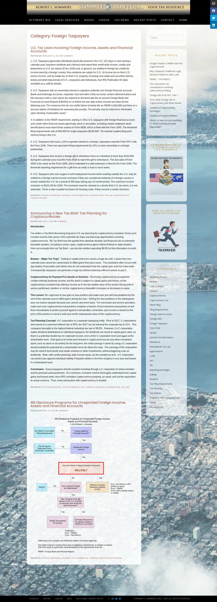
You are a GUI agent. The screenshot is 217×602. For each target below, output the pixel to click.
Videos (104, 20)
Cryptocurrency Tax (73, 387)
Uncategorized (157, 407)
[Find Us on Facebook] (113, 598)
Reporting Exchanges (160, 370)
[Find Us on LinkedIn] (120, 598)
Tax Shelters (155, 393)
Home (183, 20)
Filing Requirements (159, 309)
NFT (152, 360)
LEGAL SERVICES (67, 20)
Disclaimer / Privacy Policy (89, 598)
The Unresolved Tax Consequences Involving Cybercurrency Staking (161, 87)
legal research (156, 351)
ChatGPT (154, 291)
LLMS (152, 355)
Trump (153, 402)
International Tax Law (100, 195)
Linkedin (59, 598)
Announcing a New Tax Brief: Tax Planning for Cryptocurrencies (69, 215)
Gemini (153, 332)
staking (153, 374)
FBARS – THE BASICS (160, 79)
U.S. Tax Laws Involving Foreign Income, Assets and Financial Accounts (82, 49)
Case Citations (156, 286)
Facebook (34, 598)
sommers (68, 56)
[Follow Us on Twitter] (116, 598)
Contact (167, 20)
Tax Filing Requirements (161, 383)
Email (69, 598)
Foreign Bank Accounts (161, 314)
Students (154, 379)
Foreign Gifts (156, 318)
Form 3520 (155, 328)
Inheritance (155, 342)
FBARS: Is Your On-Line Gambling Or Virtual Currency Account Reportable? (166, 123)
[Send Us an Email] (109, 598)
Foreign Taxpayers (51, 195)
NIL (151, 365)
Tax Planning (156, 388)
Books (89, 20)
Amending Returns (158, 277)
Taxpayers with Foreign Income (105, 558)
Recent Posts (145, 20)
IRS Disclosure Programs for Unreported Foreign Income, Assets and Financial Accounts (78, 404)
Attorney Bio (39, 20)
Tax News (121, 20)
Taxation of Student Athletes (163, 115)
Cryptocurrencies (51, 387)
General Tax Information (75, 195)
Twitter (46, 598)
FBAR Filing (155, 304)
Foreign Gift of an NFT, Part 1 (164, 95)
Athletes (154, 281)
